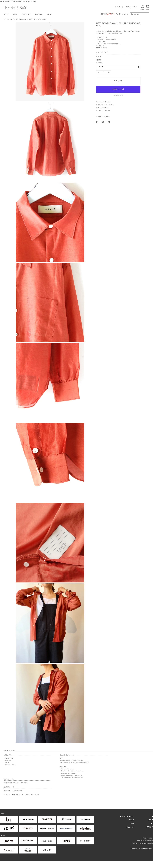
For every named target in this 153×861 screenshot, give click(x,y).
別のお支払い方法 (118, 95)
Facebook (130, 827)
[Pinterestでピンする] (109, 122)
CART (135, 7)
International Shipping (104, 101)
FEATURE (38, 14)
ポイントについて (103, 107)
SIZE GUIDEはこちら (104, 110)
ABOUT (118, 7)
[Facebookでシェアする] (98, 122)
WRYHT (10, 19)
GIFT (132, 823)
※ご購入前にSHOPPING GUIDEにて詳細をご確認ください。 (22, 794)
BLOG (49, 14)
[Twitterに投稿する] (104, 122)
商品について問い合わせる (106, 104)
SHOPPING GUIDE (127, 816)
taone (15, 14)
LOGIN (126, 7)
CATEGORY (26, 14)
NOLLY (6, 14)
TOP (5, 19)
